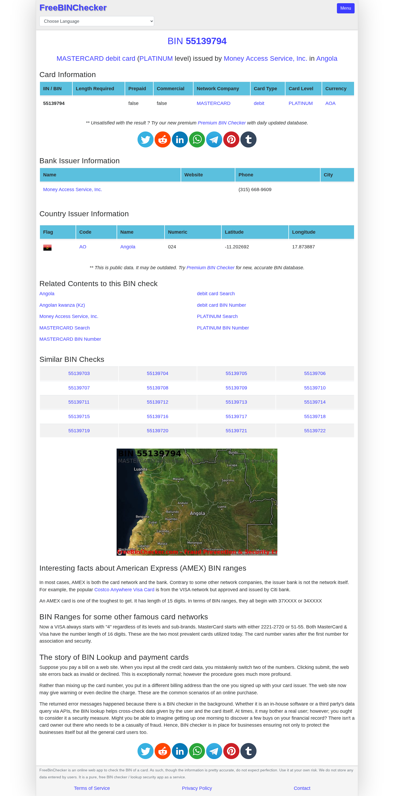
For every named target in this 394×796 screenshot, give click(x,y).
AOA (330, 103)
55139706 (315, 373)
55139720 (157, 430)
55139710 (315, 388)
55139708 (157, 388)
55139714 (315, 402)
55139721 (236, 430)
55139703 (79, 373)
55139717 (236, 416)
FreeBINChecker (72, 7)
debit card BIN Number (221, 305)
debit (259, 103)
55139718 (315, 416)
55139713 (236, 402)
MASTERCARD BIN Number (70, 339)
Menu (345, 8)
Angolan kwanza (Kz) (62, 305)
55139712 (157, 402)
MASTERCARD (214, 103)
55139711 (79, 402)
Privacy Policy (197, 788)
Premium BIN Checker (222, 123)
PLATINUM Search (217, 316)
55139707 (79, 388)
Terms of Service (92, 788)
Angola (326, 58)
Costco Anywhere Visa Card (124, 589)
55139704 (157, 373)
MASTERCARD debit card (96, 58)
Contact (302, 788)
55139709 (236, 388)
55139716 (157, 416)
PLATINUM (156, 58)
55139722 (315, 430)
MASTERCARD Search (64, 328)
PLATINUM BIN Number (223, 328)
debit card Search (216, 293)
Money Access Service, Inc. (265, 58)
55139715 (79, 416)
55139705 (236, 373)
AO (82, 246)
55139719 (79, 430)
